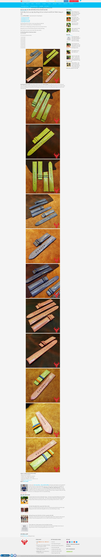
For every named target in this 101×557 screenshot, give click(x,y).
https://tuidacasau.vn (28, 480)
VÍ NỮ (32, 3)
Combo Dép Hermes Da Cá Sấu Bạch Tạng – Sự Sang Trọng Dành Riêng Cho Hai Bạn (47, 497)
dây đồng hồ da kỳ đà (25, 21)
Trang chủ (22, 7)
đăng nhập (26, 536)
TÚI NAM (44, 3)
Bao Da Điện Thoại (24, 6)
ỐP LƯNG (71, 3)
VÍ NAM (22, 3)
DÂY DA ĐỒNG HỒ (33, 6)
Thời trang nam (27, 7)
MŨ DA (60, 3)
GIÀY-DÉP (54, 3)
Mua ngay (66, 1)
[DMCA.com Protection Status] (69, 552)
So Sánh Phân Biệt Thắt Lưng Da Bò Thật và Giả (39, 506)
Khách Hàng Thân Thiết (56, 552)
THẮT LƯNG (38, 3)
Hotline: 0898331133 (74, 1)
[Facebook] (69, 542)
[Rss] (67, 542)
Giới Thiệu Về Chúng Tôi (56, 543)
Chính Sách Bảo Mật (55, 547)
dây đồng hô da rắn (25, 18)
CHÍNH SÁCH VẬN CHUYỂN (56, 551)
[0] (79, 1)
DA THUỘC (47, 6)
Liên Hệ (53, 541)
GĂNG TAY (65, 3)
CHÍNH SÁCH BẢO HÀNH (56, 549)
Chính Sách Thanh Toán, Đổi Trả (57, 545)
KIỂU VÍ (27, 3)
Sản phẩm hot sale (59, 1)
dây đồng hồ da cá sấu (25, 20)
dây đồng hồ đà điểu (25, 17)
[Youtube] (74, 542)
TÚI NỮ (49, 3)
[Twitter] (72, 542)
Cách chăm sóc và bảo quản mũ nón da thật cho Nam (40, 524)
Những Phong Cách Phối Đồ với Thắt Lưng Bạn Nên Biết (41, 515)
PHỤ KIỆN (41, 6)
